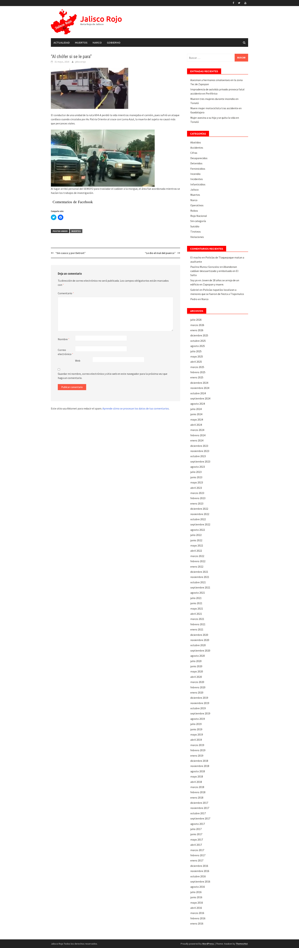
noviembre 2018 (199, 766)
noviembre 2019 (199, 703)
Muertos (81, 42)
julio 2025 (196, 351)
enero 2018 (196, 797)
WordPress (208, 943)
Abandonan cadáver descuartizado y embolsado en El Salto (214, 271)
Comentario (66, 293)
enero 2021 (196, 629)
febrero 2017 (197, 855)
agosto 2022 (197, 529)
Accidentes (196, 147)
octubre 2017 (198, 813)
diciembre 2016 (199, 865)
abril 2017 (196, 844)
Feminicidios (197, 168)
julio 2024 (196, 409)
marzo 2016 (197, 913)
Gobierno (113, 42)
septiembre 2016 (200, 881)
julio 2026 (196, 319)
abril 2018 (196, 782)
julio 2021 (196, 598)
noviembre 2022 (199, 514)
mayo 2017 (196, 839)
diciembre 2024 (199, 382)
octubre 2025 (198, 340)
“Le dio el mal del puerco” (160, 253)
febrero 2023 (197, 498)
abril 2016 (196, 907)
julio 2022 (196, 535)
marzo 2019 (197, 745)
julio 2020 (196, 661)
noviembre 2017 (199, 808)
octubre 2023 (198, 456)
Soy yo (194, 280)
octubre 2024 (198, 393)
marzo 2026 (197, 325)
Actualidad (61, 42)
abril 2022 (196, 550)
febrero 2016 (197, 918)
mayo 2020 (196, 671)
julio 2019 (196, 724)
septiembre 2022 (200, 524)
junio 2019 (196, 729)
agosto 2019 (197, 718)
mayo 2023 (196, 482)
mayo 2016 (196, 902)
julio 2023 (196, 472)
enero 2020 (196, 692)
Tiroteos (195, 231)
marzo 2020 (197, 682)
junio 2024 (196, 414)
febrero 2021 (197, 624)
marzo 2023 (197, 493)
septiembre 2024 (200, 398)
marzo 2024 (197, 430)
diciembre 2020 (199, 634)
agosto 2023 (197, 466)
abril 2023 (196, 487)
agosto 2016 (197, 886)
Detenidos (196, 163)
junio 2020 (196, 666)
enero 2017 (196, 860)
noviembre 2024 (199, 388)
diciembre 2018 (199, 760)
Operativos (196, 205)
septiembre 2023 (200, 461)
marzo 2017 (197, 850)
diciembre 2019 (199, 697)
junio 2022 (196, 540)
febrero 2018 (197, 792)
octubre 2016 (198, 876)
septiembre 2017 (200, 818)
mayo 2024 (196, 419)
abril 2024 (196, 424)
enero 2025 (196, 377)
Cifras (193, 152)
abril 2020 (196, 676)
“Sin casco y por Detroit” (70, 253)
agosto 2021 (197, 592)
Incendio (195, 174)
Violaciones (197, 237)
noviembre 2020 (199, 640)
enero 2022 (196, 566)
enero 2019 (196, 755)
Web (77, 360)
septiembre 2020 (200, 650)
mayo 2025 (196, 356)
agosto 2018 (197, 771)
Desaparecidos (198, 158)
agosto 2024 (197, 403)
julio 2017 (196, 829)
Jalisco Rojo (101, 18)
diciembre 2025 (199, 335)
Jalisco (194, 189)
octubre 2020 (198, 645)
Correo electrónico (65, 352)
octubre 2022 (198, 519)
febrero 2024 (197, 435)
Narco (97, 42)
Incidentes (196, 179)
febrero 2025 (197, 372)
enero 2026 (196, 330)
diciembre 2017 (199, 802)
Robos (194, 210)
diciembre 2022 (199, 508)
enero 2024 (196, 440)
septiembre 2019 (200, 713)
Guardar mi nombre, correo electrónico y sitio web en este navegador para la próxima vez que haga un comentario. (112, 376)
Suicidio (194, 226)
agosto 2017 (197, 824)
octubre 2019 (198, 708)
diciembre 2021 (199, 571)
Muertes (76, 231)
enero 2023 (196, 503)
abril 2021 (196, 613)
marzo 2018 (197, 787)
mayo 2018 (196, 776)
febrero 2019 (197, 750)
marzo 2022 (197, 556)
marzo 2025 (197, 367)
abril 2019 (196, 739)
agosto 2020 (197, 655)
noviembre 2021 (199, 577)
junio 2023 (196, 477)
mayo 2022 (196, 545)
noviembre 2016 (199, 871)
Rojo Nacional (198, 216)
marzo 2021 (197, 619)
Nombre (63, 339)
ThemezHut (242, 943)
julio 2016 (196, 892)
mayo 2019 (196, 734)
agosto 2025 (197, 346)
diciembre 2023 (199, 445)
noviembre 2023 (199, 451)
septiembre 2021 (200, 587)
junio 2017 (196, 834)
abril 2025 (196, 361)
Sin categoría (198, 221)
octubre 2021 (198, 582)
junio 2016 (196, 897)
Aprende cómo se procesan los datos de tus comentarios (135, 408)
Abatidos (195, 142)
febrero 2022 (197, 561)
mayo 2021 (196, 608)
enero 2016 (196, 923)
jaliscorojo (80, 61)
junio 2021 (196, 603)
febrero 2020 (197, 687)
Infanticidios (197, 184)
